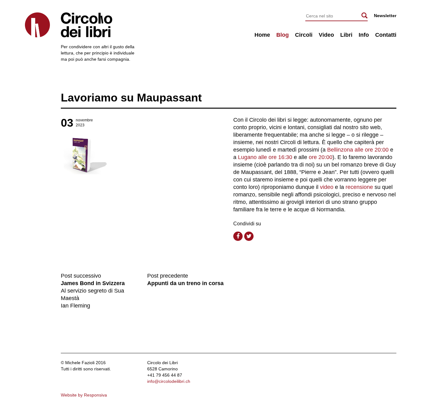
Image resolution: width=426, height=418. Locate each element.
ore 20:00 (320, 157)
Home (262, 35)
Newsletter (385, 15)
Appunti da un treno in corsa (185, 283)
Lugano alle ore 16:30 (265, 157)
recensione (359, 187)
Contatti (385, 35)
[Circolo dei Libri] (37, 24)
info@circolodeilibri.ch (168, 381)
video (326, 187)
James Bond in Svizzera (93, 283)
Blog (282, 35)
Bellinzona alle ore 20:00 (358, 150)
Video (326, 35)
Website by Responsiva (84, 394)
